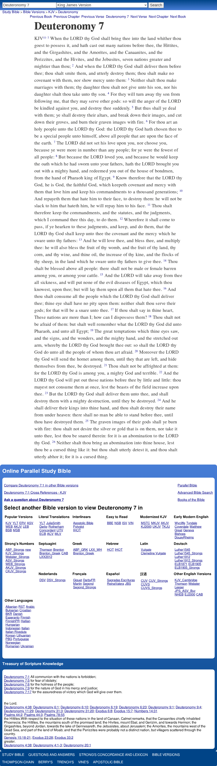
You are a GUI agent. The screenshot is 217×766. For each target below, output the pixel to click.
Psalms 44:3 (33, 715)
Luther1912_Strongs (188, 560)
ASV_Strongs (15, 560)
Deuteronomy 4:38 (18, 707)
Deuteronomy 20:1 (77, 745)
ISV (124, 523)
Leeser (179, 587)
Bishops (180, 534)
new (28, 549)
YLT (15, 523)
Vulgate (146, 549)
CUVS (145, 584)
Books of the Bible (191, 500)
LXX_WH (95, 549)
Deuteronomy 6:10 (74, 707)
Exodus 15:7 (123, 711)
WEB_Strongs (15, 564)
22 (160, 372)
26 (53, 442)
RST (21, 606)
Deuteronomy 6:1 (46, 707)
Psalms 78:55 (54, 715)
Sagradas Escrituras (121, 580)
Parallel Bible (187, 485)
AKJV (18, 526)
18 (149, 316)
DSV (42, 580)
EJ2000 (190, 594)
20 (136, 351)
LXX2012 (45, 557)
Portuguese (21, 639)
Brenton (58, 549)
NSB (117, 523)
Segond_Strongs (84, 587)
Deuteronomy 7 (117, 16)
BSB (9, 530)
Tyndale (191, 523)
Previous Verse (92, 16)
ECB (42, 534)
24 (158, 400)
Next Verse (139, 16)
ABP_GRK (80, 549)
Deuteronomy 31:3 (49, 711)
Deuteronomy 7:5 (17, 680)
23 (46, 393)
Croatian (25, 610)
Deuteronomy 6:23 (133, 707)
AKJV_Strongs (16, 567)
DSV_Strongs (56, 580)
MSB (16, 530)
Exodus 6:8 (104, 711)
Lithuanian (24, 635)
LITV (60, 530)
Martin (77, 583)
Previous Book (41, 16)
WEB (9, 526)
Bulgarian (12, 610)
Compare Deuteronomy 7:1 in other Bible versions (41, 485)
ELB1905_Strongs (187, 567)
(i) (44, 37)
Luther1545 (182, 549)
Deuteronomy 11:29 (18, 711)
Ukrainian (27, 646)
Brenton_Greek (49, 553)
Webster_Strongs (17, 557)
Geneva (188, 530)
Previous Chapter (67, 16)
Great (178, 530)
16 (164, 288)
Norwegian (13, 642)
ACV (50, 534)
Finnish (25, 617)
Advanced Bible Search (195, 492)
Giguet (77, 580)
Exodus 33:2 (64, 737)
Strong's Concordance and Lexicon (113, 754)
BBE (110, 523)
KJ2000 (146, 526)
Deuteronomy (68, 12)
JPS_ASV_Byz (185, 591)
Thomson (45, 549)
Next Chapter (158, 16)
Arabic (30, 606)
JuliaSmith (53, 523)
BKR (9, 614)
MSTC (145, 523)
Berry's (45, 762)
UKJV (157, 526)
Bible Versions (34, 12)
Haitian (25, 621)
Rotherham (56, 526)
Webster (194, 583)
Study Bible (10, 12)
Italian (25, 628)
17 (112, 309)
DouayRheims (184, 537)
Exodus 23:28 (42, 737)
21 (105, 365)
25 (86, 421)
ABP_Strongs (15, 549)
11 (148, 205)
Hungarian (13, 624)
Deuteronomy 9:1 (161, 707)
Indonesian (13, 628)
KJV (8, 523)
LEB (26, 526)
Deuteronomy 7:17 (18, 692)
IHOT (77, 530)
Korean (10, 635)
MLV (58, 534)
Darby (43, 526)
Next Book (178, 16)
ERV (22, 523)
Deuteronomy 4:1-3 (47, 745)
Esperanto (12, 617)
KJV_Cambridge (186, 580)
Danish (17, 614)
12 (121, 219)
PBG (9, 639)
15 (101, 274)
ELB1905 (194, 564)
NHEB (179, 594)
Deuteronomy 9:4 (188, 707)
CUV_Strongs (158, 580)
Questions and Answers (51, 754)
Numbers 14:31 (145, 711)
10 (180, 191)
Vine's (83, 762)
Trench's (65, 762)
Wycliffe (180, 523)
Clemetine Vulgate (153, 553)
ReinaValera (115, 583)
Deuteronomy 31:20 (79, 711)
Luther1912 (182, 557)
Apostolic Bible (108, 762)
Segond (88, 583)
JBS (128, 583)
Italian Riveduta (16, 632)
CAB (64, 553)
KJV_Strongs (15, 553)
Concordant (47, 530)
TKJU (166, 526)
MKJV (155, 523)
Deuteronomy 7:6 (17, 684)
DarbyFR (89, 580)
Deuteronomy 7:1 (17, 677)
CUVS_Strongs (151, 588)
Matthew (196, 526)
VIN (131, 523)
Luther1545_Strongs (188, 553)
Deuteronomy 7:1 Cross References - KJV (35, 492)
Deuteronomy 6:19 (103, 707)
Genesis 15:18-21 (17, 737)
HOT (110, 549)
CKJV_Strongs (16, 571)
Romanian (12, 646)
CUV (144, 580)
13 (80, 239)
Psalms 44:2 (13, 715)
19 (91, 330)
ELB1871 (181, 564)
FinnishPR (13, 621)
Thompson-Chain (18, 762)
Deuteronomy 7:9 (17, 688)
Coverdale (182, 526)
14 (164, 260)
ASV (30, 523)
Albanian (11, 606)
